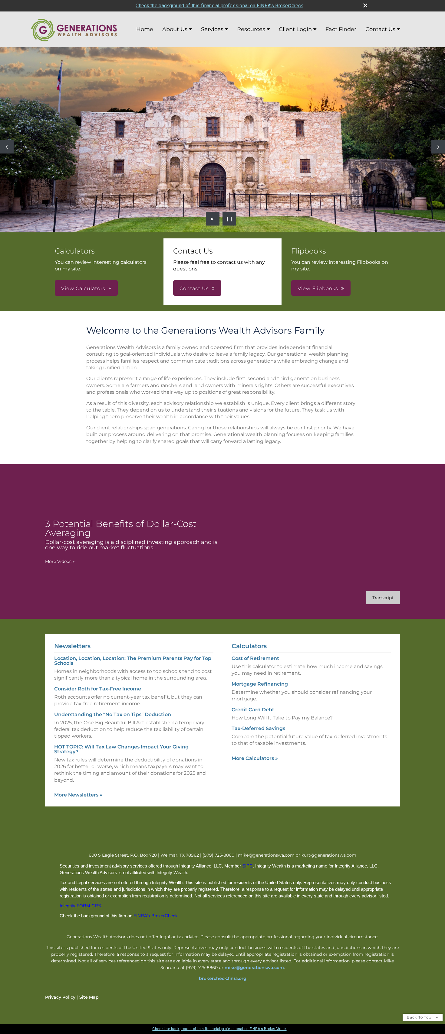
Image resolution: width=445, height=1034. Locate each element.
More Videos (60, 561)
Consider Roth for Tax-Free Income (97, 689)
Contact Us (380, 29)
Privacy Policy (60, 997)
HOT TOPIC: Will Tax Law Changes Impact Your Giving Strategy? (121, 749)
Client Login (295, 29)
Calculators (249, 646)
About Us (174, 29)
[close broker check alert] (365, 5)
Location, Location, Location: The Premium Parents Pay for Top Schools (132, 660)
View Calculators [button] (83, 288)
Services (212, 29)
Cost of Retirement (255, 658)
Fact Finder (340, 29)
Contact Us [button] (194, 288)
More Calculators (255, 758)
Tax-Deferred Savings (258, 728)
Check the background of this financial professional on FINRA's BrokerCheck (219, 5)
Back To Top (420, 1017)
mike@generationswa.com (254, 967)
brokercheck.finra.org (222, 978)
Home (144, 29)
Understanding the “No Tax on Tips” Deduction (112, 714)
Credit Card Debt (253, 709)
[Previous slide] (7, 146)
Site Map (89, 997)
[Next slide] (438, 146)
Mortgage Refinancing (260, 684)
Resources (251, 29)
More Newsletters (78, 795)
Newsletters (72, 646)
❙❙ (229, 218)
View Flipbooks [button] (318, 288)
